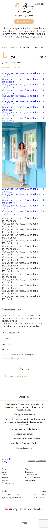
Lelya (8, 56)
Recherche (29, 472)
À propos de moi (31, 475)
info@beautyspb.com (24, 16)
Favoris (24, 369)
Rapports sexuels (24, 448)
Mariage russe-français (24, 414)
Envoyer (6, 358)
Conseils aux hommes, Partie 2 (24, 443)
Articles (5, 480)
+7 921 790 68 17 (40, 497)
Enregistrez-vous (25, 21)
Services (5, 478)
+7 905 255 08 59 (24, 12)
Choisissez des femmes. (16, 376)
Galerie (11, 47)
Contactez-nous (30, 480)
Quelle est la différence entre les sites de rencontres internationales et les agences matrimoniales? (24, 407)
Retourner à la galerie (11, 67)
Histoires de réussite (32, 478)
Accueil (4, 47)
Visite (27, 469)
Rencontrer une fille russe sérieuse (24, 438)
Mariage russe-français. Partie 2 (24, 429)
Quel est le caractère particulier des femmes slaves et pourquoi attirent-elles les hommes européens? (24, 422)
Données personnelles (37, 461)
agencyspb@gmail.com (11, 497)
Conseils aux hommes (24, 434)
